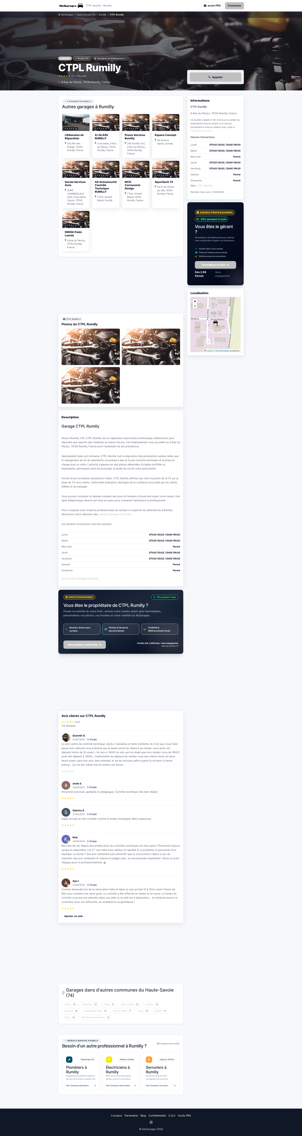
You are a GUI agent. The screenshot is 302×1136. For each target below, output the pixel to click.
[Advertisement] (120, 285)
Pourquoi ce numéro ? (201, 130)
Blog (143, 1115)
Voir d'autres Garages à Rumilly (80, 578)
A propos (116, 1115)
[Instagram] (151, 1122)
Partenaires (131, 1115)
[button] (215, 322)
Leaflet (209, 350)
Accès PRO (184, 1115)
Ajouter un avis (73, 916)
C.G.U (171, 1115)
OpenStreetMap (222, 350)
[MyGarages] (70, 5)
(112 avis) (81, 76)
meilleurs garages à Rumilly (114, 514)
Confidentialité (157, 1115)
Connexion (234, 5)
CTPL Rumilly (204, 185)
